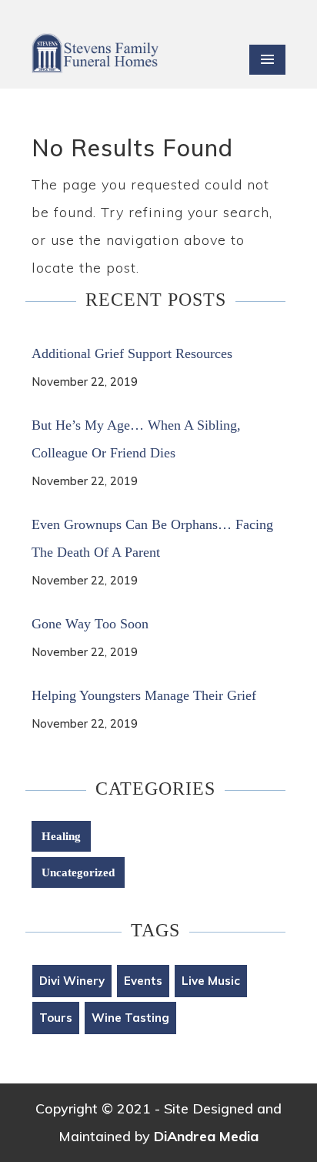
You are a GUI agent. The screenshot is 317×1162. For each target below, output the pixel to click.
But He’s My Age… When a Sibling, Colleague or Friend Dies (136, 438)
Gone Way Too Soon (90, 623)
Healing (61, 836)
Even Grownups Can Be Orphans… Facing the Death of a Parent (152, 538)
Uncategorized (78, 872)
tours (55, 1017)
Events (143, 980)
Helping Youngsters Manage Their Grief (144, 695)
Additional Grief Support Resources (132, 353)
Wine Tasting (130, 1017)
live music (211, 980)
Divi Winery (72, 980)
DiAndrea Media (206, 1136)
